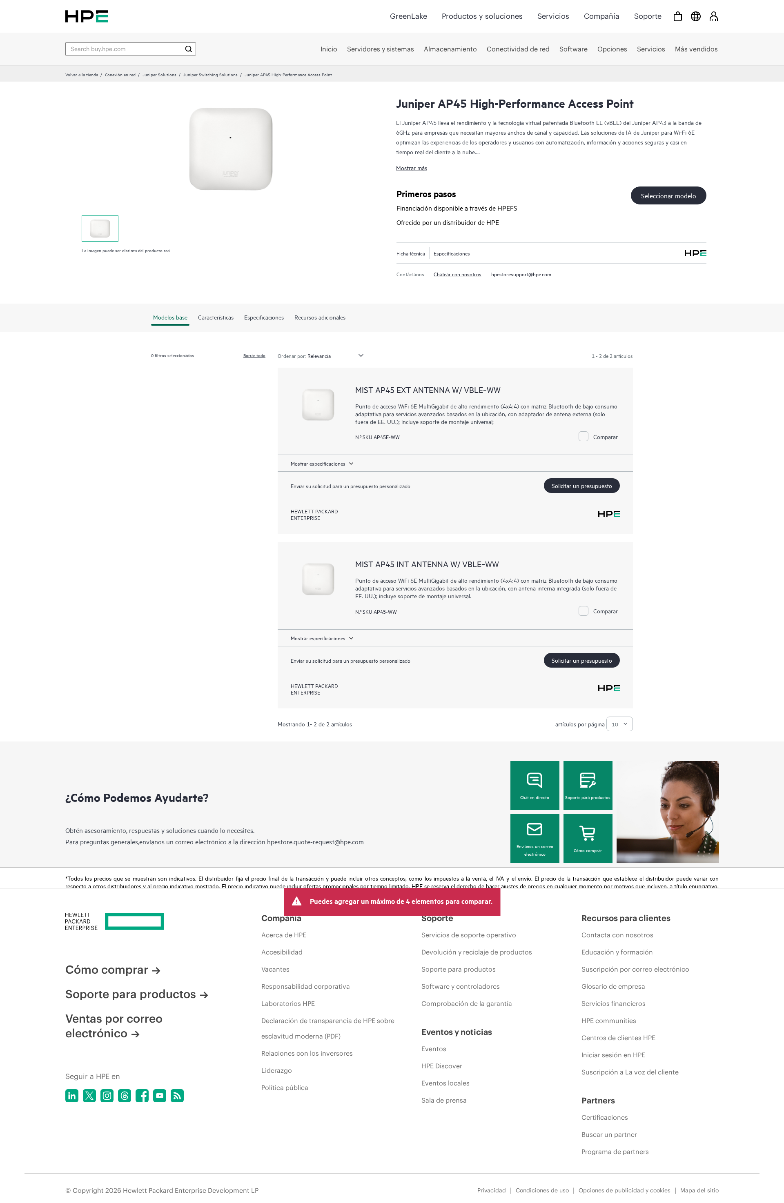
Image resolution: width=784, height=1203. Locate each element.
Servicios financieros (613, 1003)
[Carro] (678, 16)
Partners (598, 1100)
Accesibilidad (282, 952)
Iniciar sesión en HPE (613, 1055)
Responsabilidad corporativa (305, 986)
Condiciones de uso (542, 1190)
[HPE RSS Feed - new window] (177, 1095)
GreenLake (408, 16)
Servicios (553, 16)
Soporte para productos (587, 797)
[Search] (188, 48)
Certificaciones (604, 1117)
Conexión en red (120, 74)
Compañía (601, 16)
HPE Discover (441, 1066)
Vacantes (275, 969)
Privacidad (491, 1190)
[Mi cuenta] (714, 16)
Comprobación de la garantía (466, 1003)
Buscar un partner (609, 1134)
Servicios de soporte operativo (468, 935)
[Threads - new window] (124, 1095)
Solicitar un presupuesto (582, 485)
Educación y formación (617, 952)
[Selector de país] (696, 16)
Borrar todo (254, 355)
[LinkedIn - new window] (71, 1095)
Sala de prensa (444, 1100)
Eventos (433, 1049)
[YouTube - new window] (159, 1095)
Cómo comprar (588, 850)
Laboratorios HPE (288, 1003)
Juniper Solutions (159, 74)
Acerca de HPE (283, 935)
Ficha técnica (410, 253)
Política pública (284, 1087)
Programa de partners (615, 1152)
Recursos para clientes (625, 918)
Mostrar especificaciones (318, 463)
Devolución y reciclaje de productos (476, 952)
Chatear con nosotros (457, 273)
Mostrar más (411, 167)
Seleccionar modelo (668, 195)
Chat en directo (534, 797)
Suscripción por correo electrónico (635, 969)
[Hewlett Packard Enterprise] (86, 16)
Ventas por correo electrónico (114, 1026)
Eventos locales (445, 1083)
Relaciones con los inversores (307, 1053)
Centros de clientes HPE (618, 1038)
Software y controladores (460, 986)
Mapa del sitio (699, 1190)
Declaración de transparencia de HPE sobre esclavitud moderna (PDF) (327, 1028)
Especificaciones (452, 253)
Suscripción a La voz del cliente (630, 1072)
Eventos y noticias (456, 1032)
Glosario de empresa (613, 986)
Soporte (648, 16)
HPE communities (608, 1021)
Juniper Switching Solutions (210, 74)
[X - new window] (89, 1095)
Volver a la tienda (81, 74)
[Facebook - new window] (142, 1095)
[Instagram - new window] (107, 1095)
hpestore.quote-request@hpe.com (315, 841)
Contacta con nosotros (617, 935)
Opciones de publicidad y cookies (624, 1190)
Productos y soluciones (482, 16)
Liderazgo (276, 1070)
